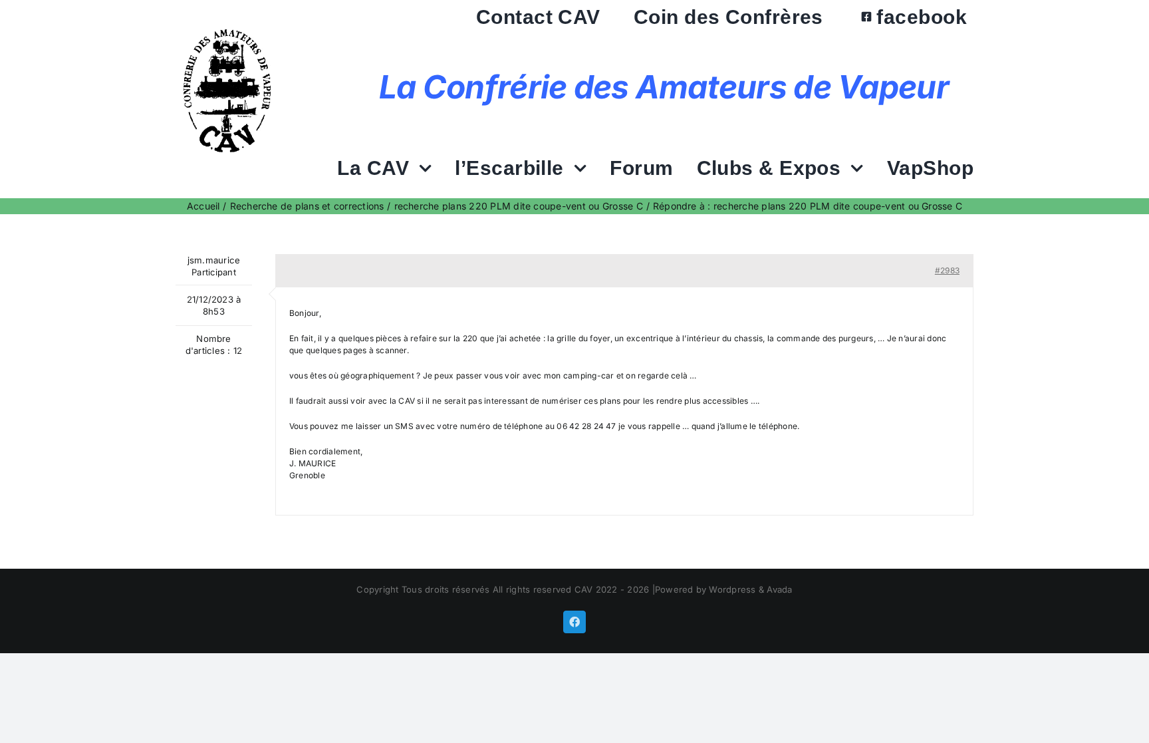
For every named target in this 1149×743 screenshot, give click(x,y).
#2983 (947, 270)
